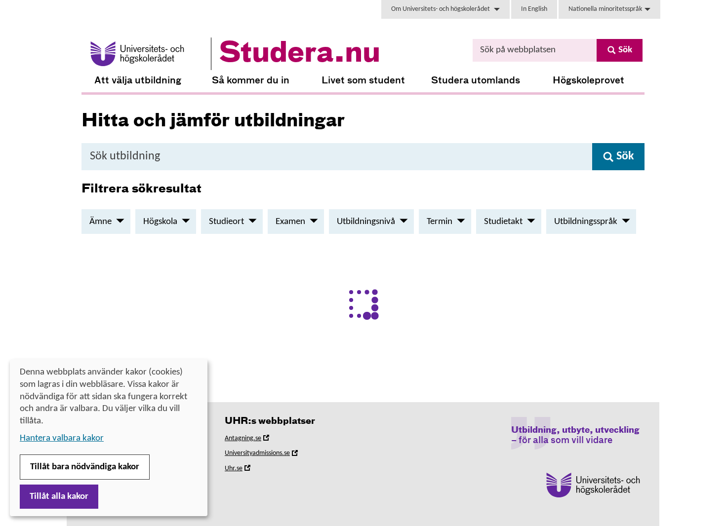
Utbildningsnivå (366, 221)
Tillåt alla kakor (59, 496)
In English (534, 9)
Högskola (160, 221)
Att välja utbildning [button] (137, 80)
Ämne (100, 221)
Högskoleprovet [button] (588, 80)
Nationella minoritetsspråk (605, 9)
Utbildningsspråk (585, 221)
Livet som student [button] (363, 80)
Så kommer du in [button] (250, 80)
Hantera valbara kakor (62, 438)
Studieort (226, 221)
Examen (290, 221)
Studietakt (503, 221)
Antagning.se (257, 440)
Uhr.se (247, 470)
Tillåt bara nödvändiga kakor (84, 467)
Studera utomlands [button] (475, 80)
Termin (439, 221)
